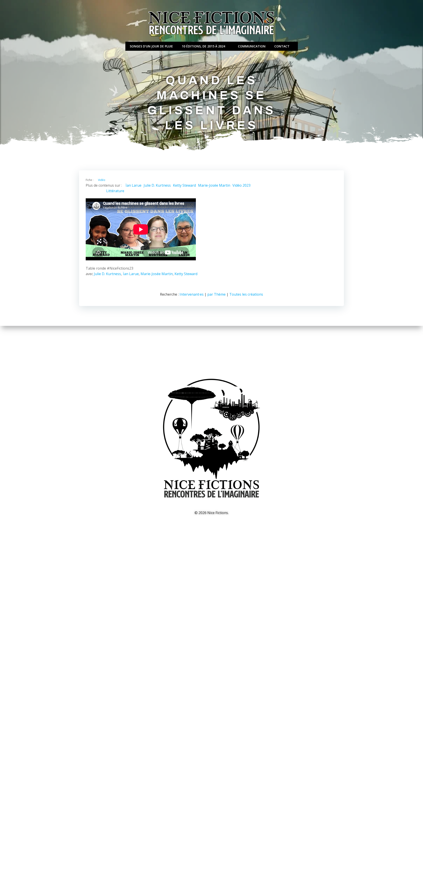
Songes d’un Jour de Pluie (151, 46)
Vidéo (101, 180)
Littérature (115, 190)
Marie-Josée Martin (214, 185)
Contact (281, 46)
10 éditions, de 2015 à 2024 (203, 46)
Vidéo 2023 (241, 185)
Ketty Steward (184, 185)
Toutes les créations (246, 294)
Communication (251, 46)
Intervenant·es (192, 294)
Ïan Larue (133, 185)
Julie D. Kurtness (157, 185)
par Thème (216, 294)
